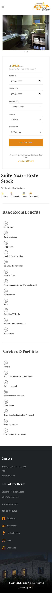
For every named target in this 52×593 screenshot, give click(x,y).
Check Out (13, 88)
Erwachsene (14, 101)
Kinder (12, 114)
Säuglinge (13, 127)
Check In (12, 75)
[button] (5, 32)
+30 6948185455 (9, 511)
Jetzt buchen (26, 142)
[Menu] (3, 6)
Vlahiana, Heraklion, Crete (13, 491)
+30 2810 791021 (10, 504)
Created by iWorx (26, 587)
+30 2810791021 (26, 161)
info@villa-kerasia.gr (11, 497)
